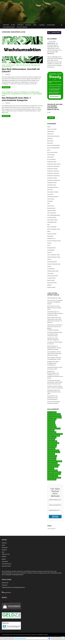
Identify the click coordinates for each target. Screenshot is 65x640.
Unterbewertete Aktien (52, 271)
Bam (47, 634)
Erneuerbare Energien (52, 192)
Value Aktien (50, 273)
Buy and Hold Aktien (25, 65)
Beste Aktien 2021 (51, 423)
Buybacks (28, 24)
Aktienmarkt (50, 133)
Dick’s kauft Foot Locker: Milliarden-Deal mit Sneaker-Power (54, 307)
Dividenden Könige (52, 178)
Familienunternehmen (52, 196)
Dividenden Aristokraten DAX (53, 443)
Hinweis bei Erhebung (20, 638)
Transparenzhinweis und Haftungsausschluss (13, 587)
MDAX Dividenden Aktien (53, 229)
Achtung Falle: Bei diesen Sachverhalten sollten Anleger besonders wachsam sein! (54, 382)
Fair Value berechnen (55, 517)
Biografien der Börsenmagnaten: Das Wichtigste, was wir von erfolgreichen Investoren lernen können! (55, 375)
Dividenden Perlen (34, 92)
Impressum (4, 585)
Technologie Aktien (7, 66)
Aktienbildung (9, 92)
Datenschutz (5, 582)
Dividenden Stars (6, 93)
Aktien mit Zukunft (10, 65)
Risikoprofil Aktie (35, 65)
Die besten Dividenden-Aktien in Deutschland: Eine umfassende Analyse (54, 334)
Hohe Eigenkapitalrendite (53, 215)
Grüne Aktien (50, 206)
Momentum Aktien (51, 233)
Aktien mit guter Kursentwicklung (54, 413)
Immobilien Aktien (51, 217)
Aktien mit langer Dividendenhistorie (54, 417)
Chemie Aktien (51, 154)
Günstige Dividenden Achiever (53, 464)
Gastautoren (51, 24)
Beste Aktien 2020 (51, 421)
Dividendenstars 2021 (52, 457)
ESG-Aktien (50, 194)
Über (34, 24)
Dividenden (20, 24)
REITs (48, 245)
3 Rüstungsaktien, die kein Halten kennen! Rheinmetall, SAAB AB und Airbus (54, 353)
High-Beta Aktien (51, 210)
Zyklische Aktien (51, 287)
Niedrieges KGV (51, 238)
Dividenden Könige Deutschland (54, 452)
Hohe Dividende (51, 468)
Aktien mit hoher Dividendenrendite (54, 415)
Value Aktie (55, 475)
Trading (49, 266)
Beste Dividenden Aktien (52, 428)
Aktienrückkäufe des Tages (54, 298)
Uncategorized (51, 268)
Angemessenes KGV (54, 510)
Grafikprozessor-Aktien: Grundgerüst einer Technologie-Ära (53, 363)
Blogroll (42, 24)
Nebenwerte (50, 236)
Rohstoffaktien (51, 250)
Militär (48, 231)
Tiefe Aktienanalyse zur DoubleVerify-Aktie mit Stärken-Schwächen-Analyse (55, 313)
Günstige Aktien (51, 208)
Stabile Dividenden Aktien (53, 257)
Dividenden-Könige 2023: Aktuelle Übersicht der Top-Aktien (54, 392)
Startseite (6, 24)
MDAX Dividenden (52, 226)
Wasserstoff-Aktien (52, 282)
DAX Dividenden (51, 159)
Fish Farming (50, 199)
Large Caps (50, 474)
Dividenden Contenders (53, 173)
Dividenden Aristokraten (53, 166)
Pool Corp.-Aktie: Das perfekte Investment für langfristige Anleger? (55, 302)
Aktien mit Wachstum (52, 419)
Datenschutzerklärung (51, 528)
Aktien (13, 24)
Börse (17, 65)
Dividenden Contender (52, 446)
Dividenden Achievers (52, 437)
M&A (48, 224)
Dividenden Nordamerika (53, 180)
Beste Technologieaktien (53, 147)
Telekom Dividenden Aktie (53, 264)
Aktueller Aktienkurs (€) (55, 499)
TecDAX (49, 259)
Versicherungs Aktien (52, 275)
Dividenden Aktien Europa (53, 164)
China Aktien (50, 157)
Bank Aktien (50, 140)
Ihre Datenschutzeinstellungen (37, 638)
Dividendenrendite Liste (52, 455)
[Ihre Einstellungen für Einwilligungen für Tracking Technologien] (63, 638)
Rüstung (49, 252)
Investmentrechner (9, 27)
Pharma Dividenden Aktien (54, 240)
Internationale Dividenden (52, 470)
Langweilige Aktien (52, 222)
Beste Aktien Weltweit (52, 426)
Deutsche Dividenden (52, 432)
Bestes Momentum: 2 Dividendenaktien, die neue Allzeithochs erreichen (54, 347)
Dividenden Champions (53, 171)
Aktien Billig (54, 412)
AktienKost (8, 74)
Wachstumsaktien (57, 477)
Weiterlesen (6, 87)
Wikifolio (49, 285)
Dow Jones (50, 189)
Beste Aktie (17, 92)
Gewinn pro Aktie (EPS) (55, 505)
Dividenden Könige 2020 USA (53, 450)
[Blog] (6, 592)
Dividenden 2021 (56, 435)
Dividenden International (53, 175)
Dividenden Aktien (25, 92)
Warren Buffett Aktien (52, 479)
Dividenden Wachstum (52, 461)
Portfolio (49, 243)
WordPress (40, 634)
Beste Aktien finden (51, 424)
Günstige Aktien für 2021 (52, 463)
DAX (59, 428)
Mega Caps (50, 475)
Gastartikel (50, 201)
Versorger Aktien (51, 278)
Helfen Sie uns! (6, 554)
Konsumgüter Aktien (52, 220)
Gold (48, 203)
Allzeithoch (50, 138)
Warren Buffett (51, 280)
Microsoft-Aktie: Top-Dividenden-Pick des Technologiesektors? (52, 397)
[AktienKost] (32, 11)
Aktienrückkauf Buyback (53, 136)
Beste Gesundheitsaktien (53, 145)
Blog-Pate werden (22, 27)
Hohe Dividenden (51, 213)
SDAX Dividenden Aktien (53, 254)
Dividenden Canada (52, 168)
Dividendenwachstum (16, 93)
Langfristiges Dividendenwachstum (54, 472)
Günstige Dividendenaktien (53, 466)
